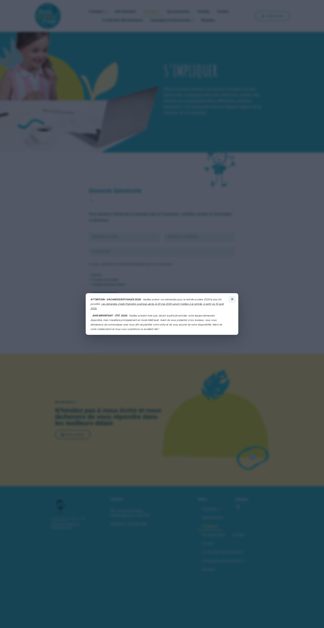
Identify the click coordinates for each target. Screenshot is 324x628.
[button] (232, 299)
